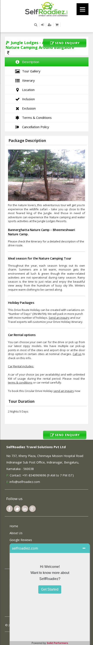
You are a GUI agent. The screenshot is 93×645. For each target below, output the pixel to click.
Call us (77, 354)
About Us (16, 533)
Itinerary (27, 80)
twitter (17, 508)
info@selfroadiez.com (25, 482)
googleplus (32, 508)
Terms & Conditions (36, 117)
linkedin (25, 508)
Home (14, 526)
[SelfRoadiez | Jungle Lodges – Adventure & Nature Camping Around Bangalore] (46, 9)
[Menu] (82, 9)
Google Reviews (21, 540)
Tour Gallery (30, 71)
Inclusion (27, 99)
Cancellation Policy (34, 127)
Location (27, 90)
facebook (9, 508)
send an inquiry (63, 391)
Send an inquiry (59, 318)
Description (29, 62)
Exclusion (28, 108)
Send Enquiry (67, 43)
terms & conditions (20, 382)
